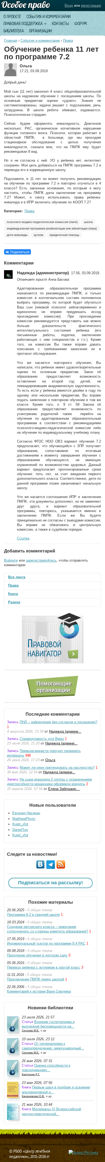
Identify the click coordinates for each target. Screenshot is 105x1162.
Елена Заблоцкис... (64, 789)
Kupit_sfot (20, 824)
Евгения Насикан (26, 813)
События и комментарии (48, 16)
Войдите (11, 560)
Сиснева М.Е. (30, 1030)
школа (88, 222)
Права (68, 41)
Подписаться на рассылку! (50, 882)
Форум (80, 23)
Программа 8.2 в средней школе (33, 915)
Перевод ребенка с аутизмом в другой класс (43, 967)
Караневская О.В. (33, 1096)
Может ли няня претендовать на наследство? (57, 768)
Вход (69, 6)
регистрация (91, 6)
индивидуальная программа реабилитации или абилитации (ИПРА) (52, 228)
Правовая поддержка (23, 23)
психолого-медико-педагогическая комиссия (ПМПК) (42, 222)
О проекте (12, 16)
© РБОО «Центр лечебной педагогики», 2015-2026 (29, 1154)
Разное (14, 602)
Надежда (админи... (65, 731)
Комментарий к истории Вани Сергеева (39, 991)
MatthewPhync (24, 819)
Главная (10, 41)
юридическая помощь (64, 234)
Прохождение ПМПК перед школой (35, 979)
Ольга (50, 760)
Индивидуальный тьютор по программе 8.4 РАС (46, 943)
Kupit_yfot (20, 835)
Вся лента (16, 577)
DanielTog (20, 830)
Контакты (60, 23)
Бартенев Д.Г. (31, 1074)
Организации (40, 31)
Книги (13, 594)
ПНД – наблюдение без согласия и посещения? (58, 722)
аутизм (38, 234)
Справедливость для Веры (42, 739)
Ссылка (23, 538)
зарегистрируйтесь (41, 560)
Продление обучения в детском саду (37, 955)
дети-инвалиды (17, 234)
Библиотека (14, 31)
